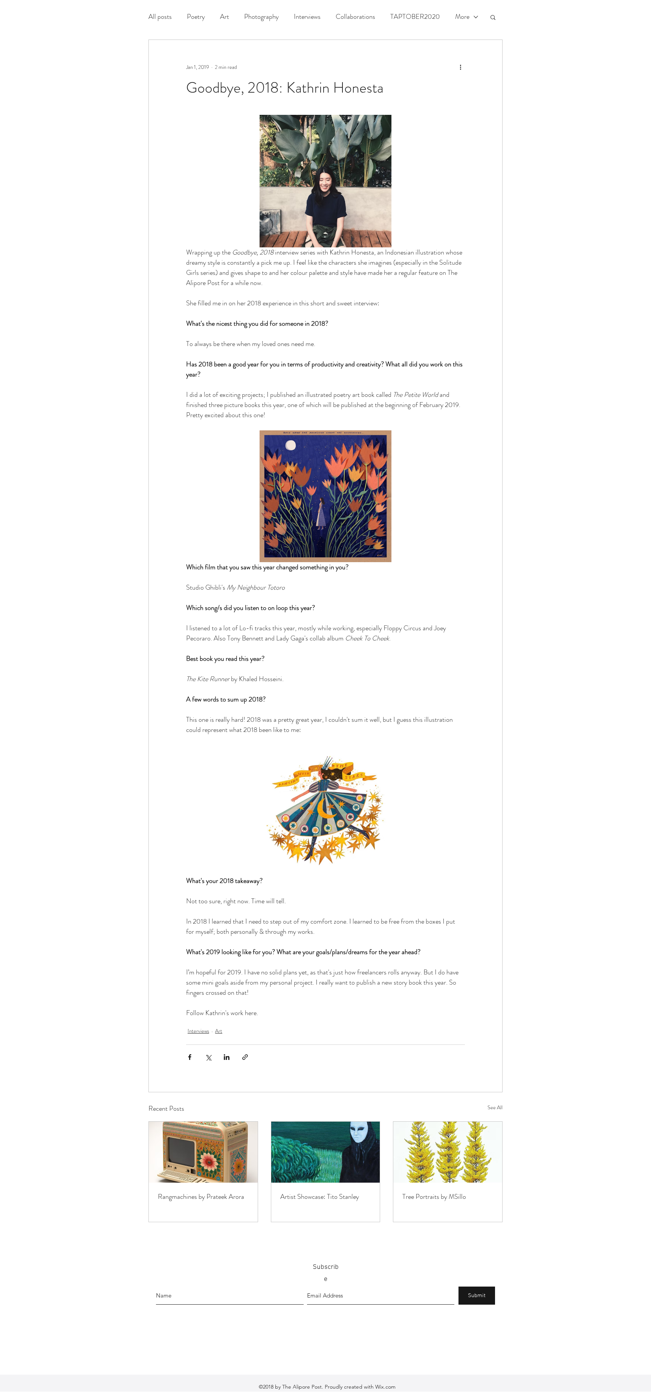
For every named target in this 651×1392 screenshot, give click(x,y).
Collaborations (355, 16)
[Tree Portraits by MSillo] (447, 1152)
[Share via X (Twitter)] (208, 1057)
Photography (261, 16)
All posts (160, 16)
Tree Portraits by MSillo (434, 1196)
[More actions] (460, 67)
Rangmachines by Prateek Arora (201, 1196)
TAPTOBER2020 (415, 16)
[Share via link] (245, 1057)
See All (495, 1107)
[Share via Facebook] (189, 1057)
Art (224, 16)
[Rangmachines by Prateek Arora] (203, 1152)
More (462, 16)
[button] (493, 17)
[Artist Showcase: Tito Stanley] (325, 1152)
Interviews (307, 16)
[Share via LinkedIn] (226, 1057)
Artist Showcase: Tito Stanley (319, 1196)
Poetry (196, 16)
